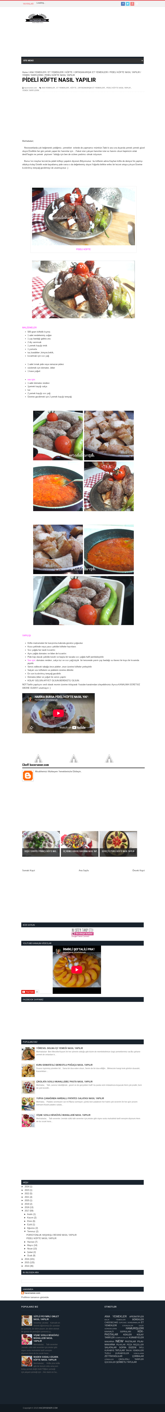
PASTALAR (130, 1341)
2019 (27, 1204)
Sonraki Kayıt (28, 870)
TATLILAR (120, 1350)
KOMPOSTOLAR (121, 1338)
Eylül (30, 1224)
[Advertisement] (99, 34)
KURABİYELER (136, 1337)
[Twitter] (128, 4)
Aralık (30, 1214)
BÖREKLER (138, 1319)
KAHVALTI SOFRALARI (118, 1332)
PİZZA (129, 1345)
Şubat (30, 1252)
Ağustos (31, 1228)
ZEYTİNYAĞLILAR (113, 1356)
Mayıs (30, 1245)
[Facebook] (123, 4)
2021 (27, 1197)
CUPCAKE (123, 1322)
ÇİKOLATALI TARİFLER (131, 1359)
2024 (27, 1186)
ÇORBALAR (138, 1356)
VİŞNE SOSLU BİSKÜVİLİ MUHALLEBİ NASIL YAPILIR (63, 1115)
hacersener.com (32, 1293)
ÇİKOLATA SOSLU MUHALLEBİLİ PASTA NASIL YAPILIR (64, 1081)
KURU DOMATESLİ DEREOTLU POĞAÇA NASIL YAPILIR (64, 1065)
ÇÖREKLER (109, 1359)
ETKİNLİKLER (127, 1326)
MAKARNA (109, 1341)
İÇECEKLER (110, 1362)
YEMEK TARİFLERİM (30, 90)
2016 (27, 1259)
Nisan (30, 1248)
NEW (119, 1341)
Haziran (31, 1242)
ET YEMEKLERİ (62, 88)
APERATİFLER (136, 1316)
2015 (27, 1262)
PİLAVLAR (121, 1345)
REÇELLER (138, 1345)
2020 (27, 1200)
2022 (27, 1193)
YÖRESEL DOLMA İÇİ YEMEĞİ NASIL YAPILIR (59, 1048)
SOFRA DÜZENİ (127, 1347)
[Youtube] (142, 4)
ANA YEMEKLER (48, 88)
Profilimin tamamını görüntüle (35, 1297)
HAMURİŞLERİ (135, 1328)
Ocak (30, 1255)
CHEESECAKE (111, 1322)
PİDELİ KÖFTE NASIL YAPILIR (118, 88)
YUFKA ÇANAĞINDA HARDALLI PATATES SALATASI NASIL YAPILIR (70, 1098)
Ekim (30, 1221)
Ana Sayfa (84, 870)
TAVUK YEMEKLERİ (135, 1350)
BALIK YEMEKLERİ (115, 1320)
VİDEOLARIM (139, 1353)
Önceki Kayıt (138, 870)
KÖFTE (73, 88)
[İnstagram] (137, 4)
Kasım (30, 1217)
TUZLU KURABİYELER (117, 1353)
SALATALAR (110, 1347)
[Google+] (132, 4)
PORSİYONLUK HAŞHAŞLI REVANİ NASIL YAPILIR (51, 1235)
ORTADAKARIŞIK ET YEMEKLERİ (91, 88)
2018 (27, 1207)
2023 (27, 1190)
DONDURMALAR (134, 1322)
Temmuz (31, 1231)
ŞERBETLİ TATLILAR (126, 1362)
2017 (27, 1211)
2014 (27, 1266)
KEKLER (127, 1334)
